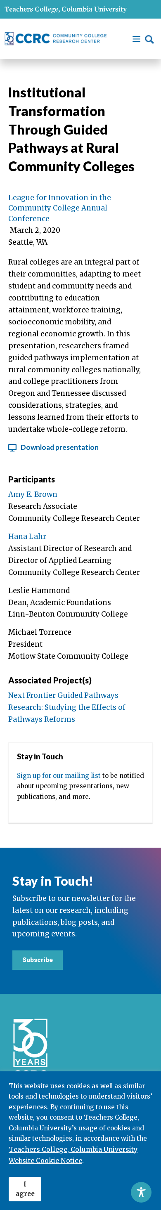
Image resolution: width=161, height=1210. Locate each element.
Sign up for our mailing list (59, 776)
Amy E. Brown (32, 494)
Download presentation (60, 447)
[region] (80, 1140)
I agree (25, 1189)
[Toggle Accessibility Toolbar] (141, 1192)
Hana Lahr (27, 536)
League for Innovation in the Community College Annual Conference (59, 208)
